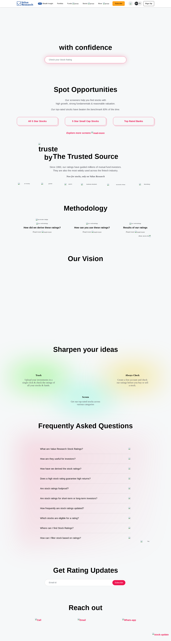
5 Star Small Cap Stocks (85, 121)
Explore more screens (78, 133)
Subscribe (118, 3)
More (100, 3)
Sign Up (148, 3)
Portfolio (60, 3)
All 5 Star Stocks (37, 121)
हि (140, 3)
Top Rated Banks (133, 121)
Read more (37, 232)
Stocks (85, 3)
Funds (69, 3)
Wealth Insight (48, 3)
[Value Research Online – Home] (25, 4)
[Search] (130, 3)
